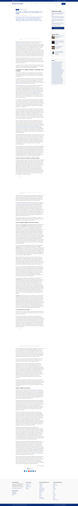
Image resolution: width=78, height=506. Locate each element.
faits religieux (21, 9)
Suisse (61, 81)
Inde (58, 72)
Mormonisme (41, 497)
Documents (42, 3)
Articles (31, 3)
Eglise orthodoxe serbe (54, 69)
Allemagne (53, 62)
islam (55, 74)
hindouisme (56, 72)
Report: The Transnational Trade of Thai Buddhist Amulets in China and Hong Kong (58, 13)
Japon (54, 493)
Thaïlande (55, 83)
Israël (60, 74)
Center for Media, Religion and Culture (34, 92)
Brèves (46, 3)
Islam (40, 493)
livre (60, 76)
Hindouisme (41, 491)
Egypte (61, 69)
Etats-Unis (54, 488)
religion (58, 79)
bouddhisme (60, 62)
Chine (54, 486)
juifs (58, 76)
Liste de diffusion (28, 486)
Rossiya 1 (37, 247)
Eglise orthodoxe (59, 67)
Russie (53, 81)
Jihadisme (40, 494)
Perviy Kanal (42, 247)
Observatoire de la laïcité (25, 412)
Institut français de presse (25, 126)
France (53, 72)
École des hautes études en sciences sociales (35, 389)
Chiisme (40, 486)
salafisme (56, 81)
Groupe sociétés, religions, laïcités (21, 42)
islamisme (58, 74)
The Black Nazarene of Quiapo (56, 25)
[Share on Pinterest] (29, 471)
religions (61, 79)
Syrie (52, 83)
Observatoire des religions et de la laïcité (23, 203)
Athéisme (40, 483)
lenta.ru (26, 250)
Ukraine (61, 83)
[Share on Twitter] (27, 471)
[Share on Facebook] (24, 471)
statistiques (59, 81)
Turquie (58, 83)
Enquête (21, 151)
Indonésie (61, 72)
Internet (53, 74)
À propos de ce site (28, 483)
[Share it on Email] (35, 471)
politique (56, 79)
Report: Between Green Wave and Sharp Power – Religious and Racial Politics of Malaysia (58, 20)
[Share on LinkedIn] (31, 471)
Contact (27, 487)
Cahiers (50, 3)
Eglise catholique (54, 67)
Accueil (27, 3)
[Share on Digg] (33, 471)
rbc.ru (23, 250)
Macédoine (54, 494)
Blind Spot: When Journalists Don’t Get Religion (36, 450)
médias (25, 9)
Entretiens (36, 3)
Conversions (41, 487)
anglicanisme (57, 62)
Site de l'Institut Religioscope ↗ (17, 488)
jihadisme (53, 76)
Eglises (59, 69)
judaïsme (56, 76)
